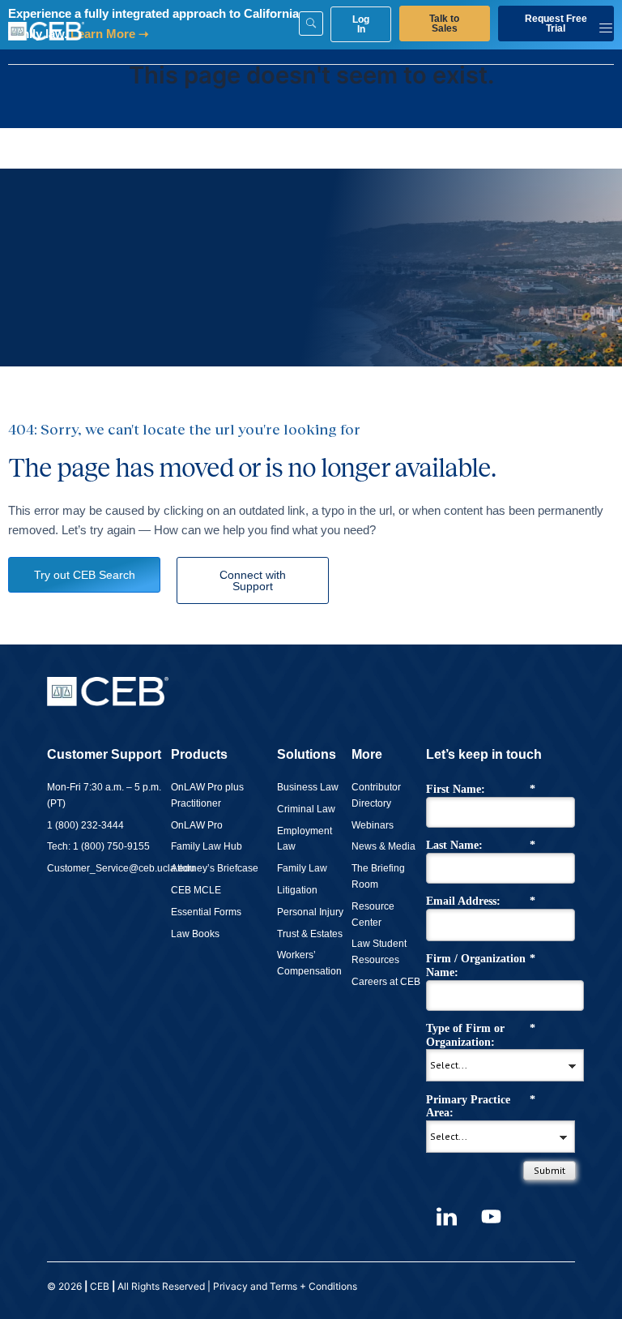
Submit (549, 1170)
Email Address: (480, 901)
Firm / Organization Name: (480, 966)
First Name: (480, 789)
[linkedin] (446, 1217)
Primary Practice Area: (480, 1107)
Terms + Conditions (315, 1286)
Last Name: (480, 845)
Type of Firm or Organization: (480, 1035)
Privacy (230, 1286)
